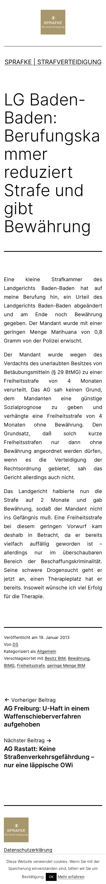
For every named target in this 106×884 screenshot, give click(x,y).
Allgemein (46, 651)
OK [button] (51, 877)
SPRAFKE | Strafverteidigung (53, 62)
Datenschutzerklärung (28, 850)
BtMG (9, 665)
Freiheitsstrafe (31, 665)
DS (15, 644)
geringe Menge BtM (66, 665)
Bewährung (79, 658)
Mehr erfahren (71, 876)
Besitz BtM (55, 658)
